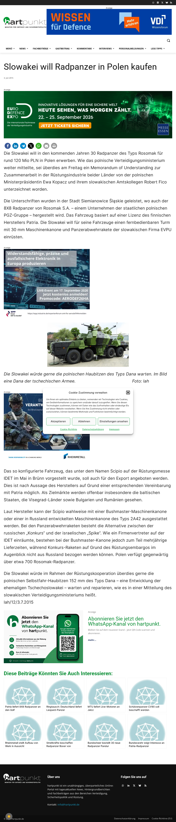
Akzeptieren (58, 421)
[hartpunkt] (23, 22)
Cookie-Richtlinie (68, 429)
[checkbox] (9, 816)
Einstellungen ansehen (114, 421)
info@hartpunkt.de (68, 804)
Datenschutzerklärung (93, 429)
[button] (128, 392)
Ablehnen (84, 421)
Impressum (114, 429)
